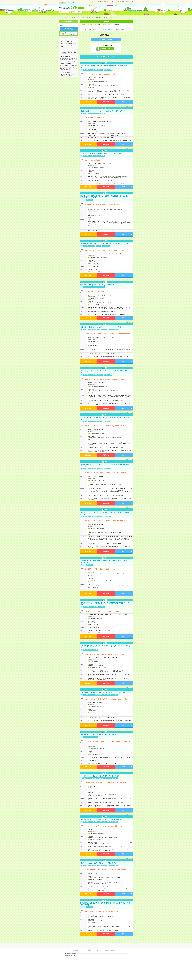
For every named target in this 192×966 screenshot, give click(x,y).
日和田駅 (73, 58)
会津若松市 (63, 45)
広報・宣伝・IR (67, 69)
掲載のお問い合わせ (115, 950)
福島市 (61, 43)
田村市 (75, 45)
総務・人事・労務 (69, 68)
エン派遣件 (63, 2)
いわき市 (65, 43)
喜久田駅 (68, 58)
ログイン (116, 5)
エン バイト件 (70, 2)
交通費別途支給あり (64, 75)
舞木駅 (75, 59)
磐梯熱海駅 (71, 59)
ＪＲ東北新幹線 (74, 51)
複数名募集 (73, 74)
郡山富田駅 (63, 61)
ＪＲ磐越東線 (69, 52)
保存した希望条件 (78, 11)
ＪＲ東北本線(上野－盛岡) (65, 51)
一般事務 (72, 65)
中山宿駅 (73, 61)
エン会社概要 (106, 950)
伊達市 (62, 46)
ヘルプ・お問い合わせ (97, 950)
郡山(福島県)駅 (63, 58)
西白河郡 (70, 43)
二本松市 (74, 43)
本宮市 (66, 46)
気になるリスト (65, 11)
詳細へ (123, 101)
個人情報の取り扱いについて (79, 950)
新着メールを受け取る (106, 48)
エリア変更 (87, 8)
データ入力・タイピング (64, 65)
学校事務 (64, 67)
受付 (64, 68)
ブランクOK (62, 74)
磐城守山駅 (68, 61)
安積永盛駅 (66, 59)
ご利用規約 (89, 950)
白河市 (71, 45)
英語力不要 (68, 74)
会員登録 (110, 5)
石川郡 (67, 45)
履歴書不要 (71, 75)
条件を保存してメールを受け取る (70, 33)
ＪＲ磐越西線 (63, 52)
